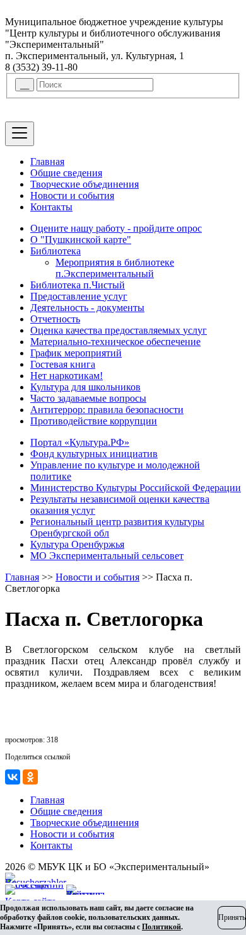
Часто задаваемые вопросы (88, 398)
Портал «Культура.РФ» (79, 442)
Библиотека (55, 251)
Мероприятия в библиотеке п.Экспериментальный (115, 268)
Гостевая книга (62, 364)
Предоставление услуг (78, 296)
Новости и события (72, 195)
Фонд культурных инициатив (94, 453)
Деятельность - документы (87, 307)
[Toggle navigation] (19, 134)
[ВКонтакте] (12, 777)
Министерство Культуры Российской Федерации (135, 487)
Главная (47, 161)
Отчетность (55, 319)
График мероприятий (76, 353)
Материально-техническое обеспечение (115, 341)
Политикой (161, 926)
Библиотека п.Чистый (77, 285)
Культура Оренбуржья (77, 544)
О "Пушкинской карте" (80, 239)
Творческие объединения (84, 184)
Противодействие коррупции (93, 421)
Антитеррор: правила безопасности (107, 409)
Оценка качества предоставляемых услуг (118, 330)
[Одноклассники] (30, 777)
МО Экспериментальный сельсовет (107, 555)
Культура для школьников (85, 387)
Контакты (51, 206)
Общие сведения (66, 172)
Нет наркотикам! (66, 375)
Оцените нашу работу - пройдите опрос (116, 228)
